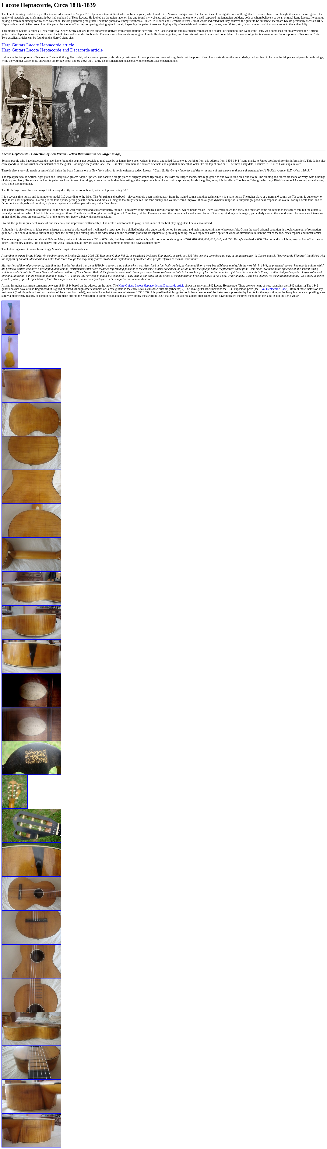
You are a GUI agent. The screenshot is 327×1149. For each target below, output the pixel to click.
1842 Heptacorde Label (273, 289)
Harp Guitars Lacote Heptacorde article (38, 44)
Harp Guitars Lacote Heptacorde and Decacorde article (52, 50)
